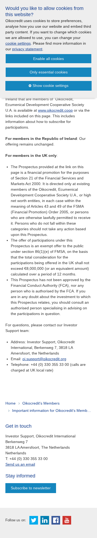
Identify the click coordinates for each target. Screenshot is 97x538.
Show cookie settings (50, 85)
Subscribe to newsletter (31, 488)
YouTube (67, 520)
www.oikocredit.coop (55, 110)
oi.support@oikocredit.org (44, 359)
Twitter (33, 520)
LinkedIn (44, 520)
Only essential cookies (49, 72)
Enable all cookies (48, 58)
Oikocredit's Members (41, 403)
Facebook (55, 520)
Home (10, 403)
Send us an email (20, 464)
